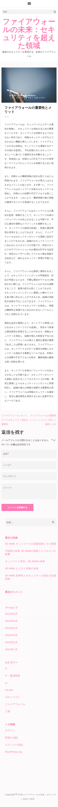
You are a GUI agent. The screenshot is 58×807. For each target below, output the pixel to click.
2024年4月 (11, 628)
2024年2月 (11, 642)
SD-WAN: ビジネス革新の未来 (22, 568)
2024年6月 (11, 613)
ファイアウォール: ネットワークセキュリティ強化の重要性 (14, 420)
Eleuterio (31, 95)
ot (6, 682)
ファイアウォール (23, 98)
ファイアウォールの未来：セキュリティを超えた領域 (29, 34)
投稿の (11, 737)
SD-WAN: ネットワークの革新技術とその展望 (30, 543)
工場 (7, 711)
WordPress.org (13, 751)
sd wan (9, 689)
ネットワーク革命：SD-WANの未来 (25, 561)
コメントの (14, 744)
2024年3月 (11, 635)
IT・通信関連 (12, 675)
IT (13, 98)
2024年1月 (11, 649)
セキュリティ (40, 98)
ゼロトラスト (12, 697)
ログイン (10, 730)
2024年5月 (11, 620)
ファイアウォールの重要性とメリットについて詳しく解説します (43, 420)
